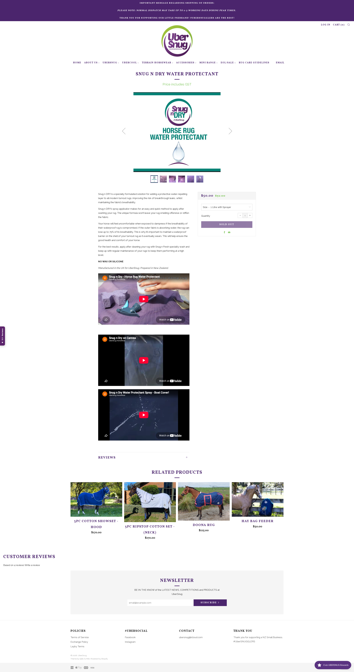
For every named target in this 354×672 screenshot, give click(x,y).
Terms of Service (80, 637)
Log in (325, 24)
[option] (177, 132)
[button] (154, 179)
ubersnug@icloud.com (191, 637)
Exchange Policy (79, 641)
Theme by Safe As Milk (80, 659)
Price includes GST (177, 84)
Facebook (130, 637)
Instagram (130, 641)
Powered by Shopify (99, 659)
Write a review (32, 565)
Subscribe (209, 602)
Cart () (339, 24)
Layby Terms (77, 646)
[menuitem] (75, 62)
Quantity (205, 215)
